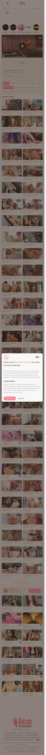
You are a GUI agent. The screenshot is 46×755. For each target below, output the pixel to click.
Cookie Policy (18, 392)
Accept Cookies (10, 398)
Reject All (21, 398)
